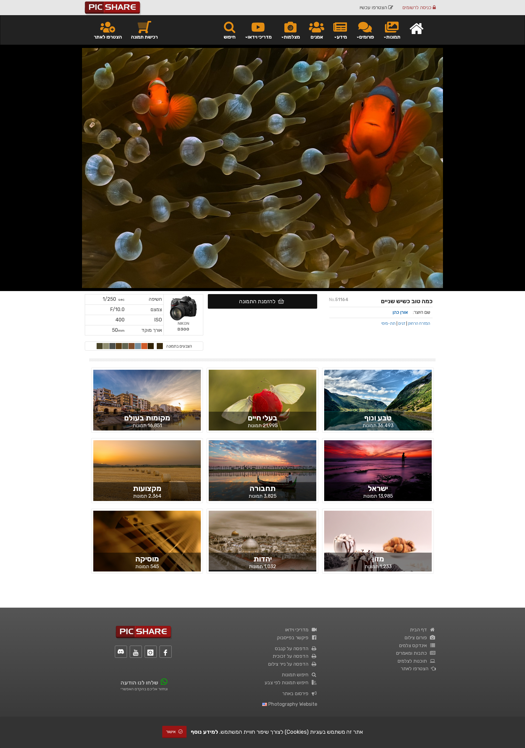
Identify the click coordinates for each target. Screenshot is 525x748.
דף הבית (419, 630)
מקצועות (147, 488)
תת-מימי (388, 323)
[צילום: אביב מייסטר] (262, 405)
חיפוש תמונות (296, 675)
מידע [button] (342, 37)
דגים (401, 323)
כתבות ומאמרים (412, 653)
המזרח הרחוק (419, 323)
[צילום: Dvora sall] (378, 546)
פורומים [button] (366, 37)
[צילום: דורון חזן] (147, 546)
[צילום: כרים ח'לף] (147, 475)
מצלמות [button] (292, 37)
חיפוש (229, 37)
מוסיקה (147, 558)
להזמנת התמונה (258, 301)
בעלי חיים (262, 417)
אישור (171, 731)
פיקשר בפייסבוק (294, 637)
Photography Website (292, 704)
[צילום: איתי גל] (378, 476)
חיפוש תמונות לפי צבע (288, 682)
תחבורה (262, 488)
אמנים (317, 37)
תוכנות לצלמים (413, 661)
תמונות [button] (393, 37)
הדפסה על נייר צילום (289, 664)
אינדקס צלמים (414, 645)
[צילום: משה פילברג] (262, 540)
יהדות (262, 558)
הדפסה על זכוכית (292, 656)
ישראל (378, 488)
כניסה (417, 7)
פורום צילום (416, 637)
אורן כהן (400, 312)
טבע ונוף (378, 417)
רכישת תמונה (144, 37)
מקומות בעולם (147, 417)
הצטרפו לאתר (108, 37)
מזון (378, 558)
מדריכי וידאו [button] (260, 37)
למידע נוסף (204, 732)
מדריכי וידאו (298, 630)
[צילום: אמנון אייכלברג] (262, 476)
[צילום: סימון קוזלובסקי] (378, 405)
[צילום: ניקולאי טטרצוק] (147, 405)
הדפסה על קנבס (293, 648)
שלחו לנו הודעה (139, 682)
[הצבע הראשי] (160, 346)
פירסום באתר (296, 693)
